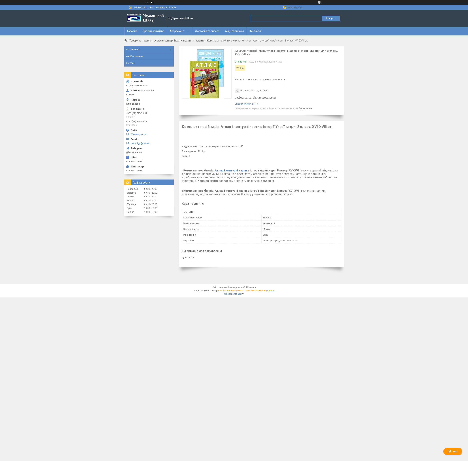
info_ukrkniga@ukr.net (138, 143)
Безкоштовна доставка (254, 90)
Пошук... (331, 18)
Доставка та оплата (207, 31)
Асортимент (177, 31)
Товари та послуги (140, 40)
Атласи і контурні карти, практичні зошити (179, 40)
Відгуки (130, 63)
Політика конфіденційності (260, 290)
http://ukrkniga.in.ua (136, 134)
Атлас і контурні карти (231, 170)
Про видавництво (153, 31)
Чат (455, 451)
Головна (132, 31)
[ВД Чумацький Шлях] (145, 18)
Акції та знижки (234, 31)
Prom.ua (251, 287)
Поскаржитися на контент (230, 290)
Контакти (255, 31)
